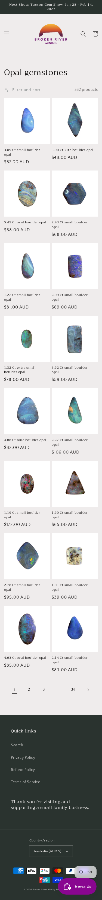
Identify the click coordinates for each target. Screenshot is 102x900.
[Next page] (88, 690)
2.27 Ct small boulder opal (70, 442)
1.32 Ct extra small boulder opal (20, 370)
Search (17, 745)
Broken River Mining (44, 889)
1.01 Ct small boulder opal (70, 587)
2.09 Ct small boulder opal (70, 297)
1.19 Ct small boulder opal (22, 515)
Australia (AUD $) (47, 851)
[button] (7, 34)
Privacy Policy (23, 758)
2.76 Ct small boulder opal (22, 587)
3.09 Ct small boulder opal (22, 152)
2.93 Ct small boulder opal (70, 224)
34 (73, 689)
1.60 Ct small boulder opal (70, 515)
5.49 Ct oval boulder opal (25, 222)
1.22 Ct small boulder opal (22, 297)
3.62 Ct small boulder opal (70, 370)
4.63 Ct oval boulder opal (25, 657)
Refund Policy (23, 770)
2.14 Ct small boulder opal (70, 660)
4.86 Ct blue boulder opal (25, 440)
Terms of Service (25, 782)
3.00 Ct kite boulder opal (73, 150)
